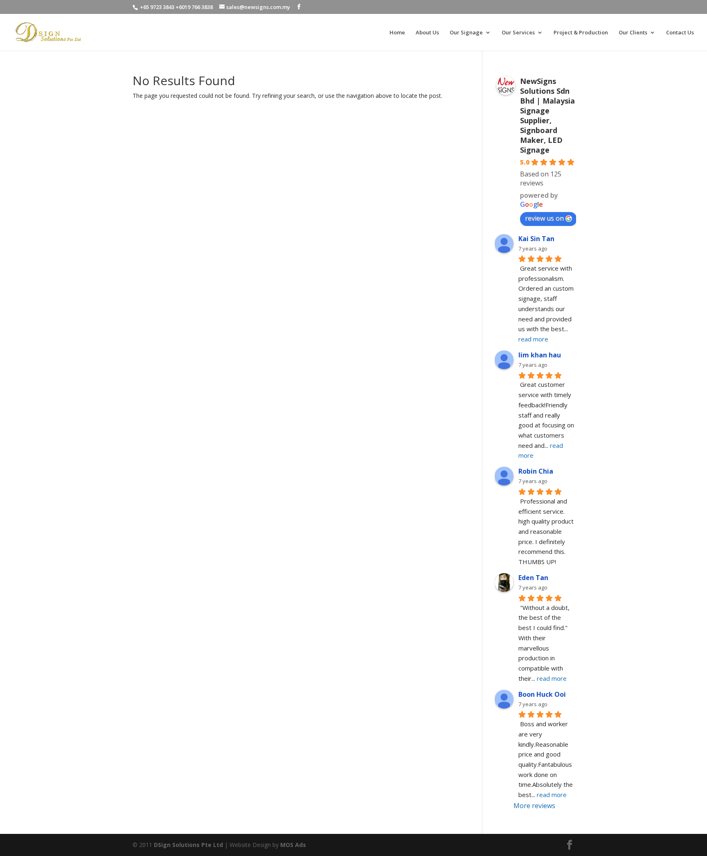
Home (397, 32)
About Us (427, 32)
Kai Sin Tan (536, 238)
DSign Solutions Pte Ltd (188, 845)
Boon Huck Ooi (542, 694)
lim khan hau (539, 354)
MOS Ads (293, 845)
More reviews (534, 805)
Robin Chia (535, 471)
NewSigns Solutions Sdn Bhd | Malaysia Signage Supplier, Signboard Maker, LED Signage (547, 115)
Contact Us (680, 32)
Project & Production (581, 32)
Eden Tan (533, 577)
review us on (544, 218)
